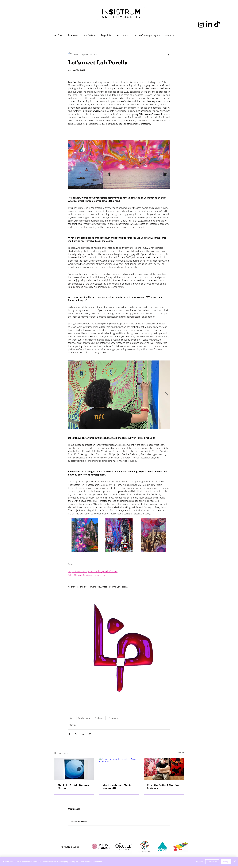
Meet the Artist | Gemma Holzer (73, 786)
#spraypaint (113, 718)
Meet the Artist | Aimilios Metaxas (163, 786)
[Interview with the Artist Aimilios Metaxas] (164, 769)
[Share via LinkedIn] (83, 734)
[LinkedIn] (209, 24)
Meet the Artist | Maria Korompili (116, 786)
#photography (84, 718)
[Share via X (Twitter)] (76, 734)
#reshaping (99, 718)
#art (71, 718)
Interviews (73, 725)
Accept (226, 861)
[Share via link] (89, 734)
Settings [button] (199, 861)
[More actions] (168, 54)
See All (181, 752)
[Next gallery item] (166, 395)
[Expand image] (85, 164)
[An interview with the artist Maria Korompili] (119, 769)
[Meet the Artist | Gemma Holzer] (74, 769)
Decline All (212, 861)
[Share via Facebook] (69, 734)
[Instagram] (201, 24)
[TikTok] (217, 24)
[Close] (234, 861)
